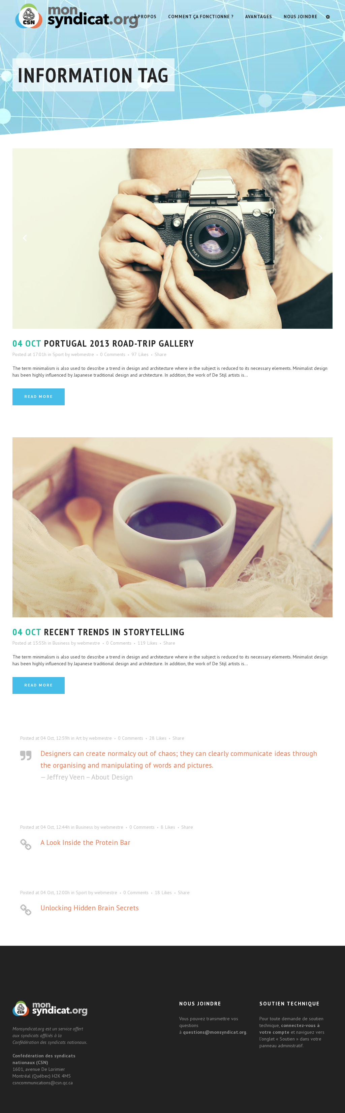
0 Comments (112, 354)
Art (79, 738)
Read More (38, 396)
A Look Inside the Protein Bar (85, 842)
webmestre (82, 354)
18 (163, 892)
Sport (58, 354)
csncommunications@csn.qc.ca (42, 1083)
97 (140, 354)
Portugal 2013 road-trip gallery (119, 343)
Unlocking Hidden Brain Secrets (89, 907)
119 (147, 643)
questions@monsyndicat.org (214, 1032)
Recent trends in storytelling (114, 631)
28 (157, 738)
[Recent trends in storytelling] (172, 527)
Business (61, 643)
